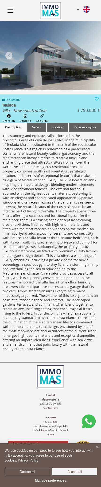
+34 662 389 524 (51, 403)
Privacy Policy (28, 460)
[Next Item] (92, 55)
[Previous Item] (8, 55)
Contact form (50, 407)
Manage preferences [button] (50, 480)
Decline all (27, 471)
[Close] (94, 449)
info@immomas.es (50, 399)
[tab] (13, 127)
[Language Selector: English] (83, 9)
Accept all (74, 471)
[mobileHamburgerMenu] (10, 10)
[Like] (96, 98)
